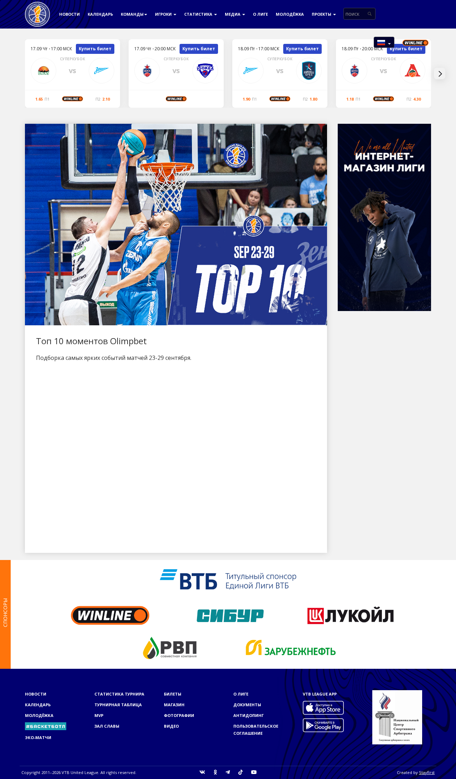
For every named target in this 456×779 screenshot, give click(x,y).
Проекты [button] (322, 14)
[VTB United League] (37, 9)
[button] (384, 42)
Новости (69, 14)
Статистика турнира (119, 694)
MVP (98, 715)
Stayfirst (427, 772)
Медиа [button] (233, 14)
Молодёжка (290, 14)
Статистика (198, 14)
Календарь (100, 14)
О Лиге (260, 14)
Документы (247, 704)
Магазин (174, 704)
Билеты (172, 694)
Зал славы (106, 726)
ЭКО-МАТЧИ (38, 737)
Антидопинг (248, 715)
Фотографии (179, 715)
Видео (171, 726)
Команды (132, 14)
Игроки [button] (164, 14)
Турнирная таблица (118, 704)
